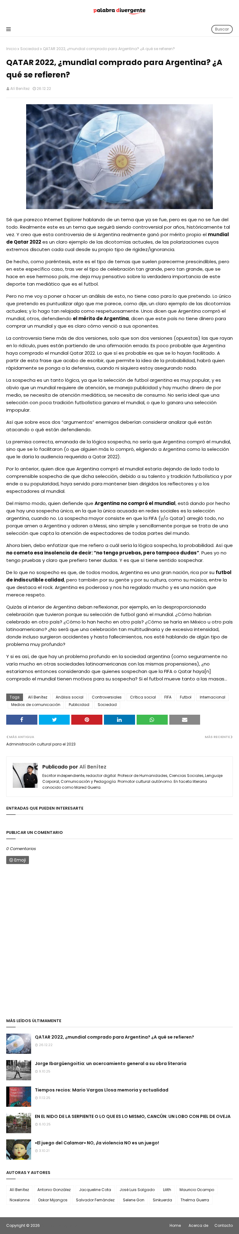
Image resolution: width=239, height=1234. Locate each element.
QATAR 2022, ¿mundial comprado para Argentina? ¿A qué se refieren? (114, 1037)
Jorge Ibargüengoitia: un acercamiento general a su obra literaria (110, 1063)
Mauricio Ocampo (197, 1189)
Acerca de (198, 1225)
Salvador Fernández (95, 1200)
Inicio (11, 48)
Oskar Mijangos (53, 1200)
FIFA (167, 697)
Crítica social (143, 697)
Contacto (223, 1225)
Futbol (185, 697)
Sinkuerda (162, 1200)
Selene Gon (133, 1200)
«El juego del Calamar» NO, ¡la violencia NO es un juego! (97, 1143)
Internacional (212, 697)
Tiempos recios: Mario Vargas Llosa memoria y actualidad (101, 1090)
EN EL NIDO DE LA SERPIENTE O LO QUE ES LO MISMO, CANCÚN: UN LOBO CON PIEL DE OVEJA (133, 1116)
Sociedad (29, 48)
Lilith (167, 1189)
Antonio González (54, 1189)
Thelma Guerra (194, 1200)
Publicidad (79, 704)
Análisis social (69, 697)
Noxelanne (20, 1200)
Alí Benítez (20, 88)
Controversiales (107, 697)
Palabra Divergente (59, 1225)
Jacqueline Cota (95, 1189)
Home (175, 1225)
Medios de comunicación (35, 704)
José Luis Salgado (137, 1189)
